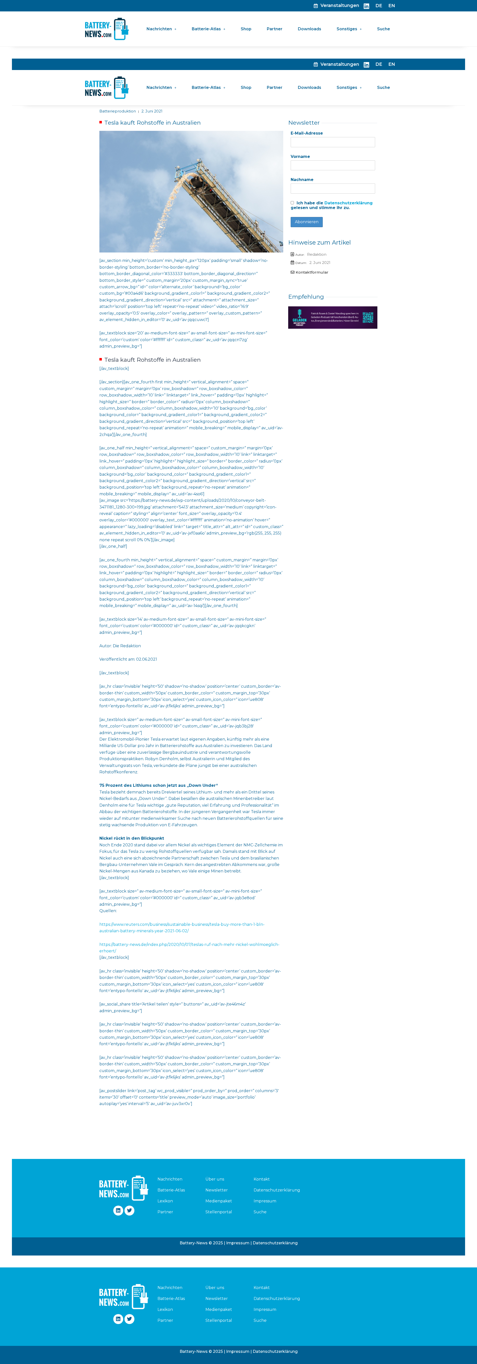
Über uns (214, 1179)
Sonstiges (347, 29)
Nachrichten (159, 29)
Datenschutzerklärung (348, 203)
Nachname (302, 179)
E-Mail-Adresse (307, 133)
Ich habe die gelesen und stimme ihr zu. (332, 205)
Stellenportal (218, 1212)
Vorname (300, 156)
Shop (246, 29)
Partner (274, 29)
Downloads (309, 29)
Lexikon (165, 1201)
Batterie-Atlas (206, 29)
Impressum (265, 1201)
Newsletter (216, 1190)
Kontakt (262, 1179)
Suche (383, 29)
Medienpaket (218, 1201)
